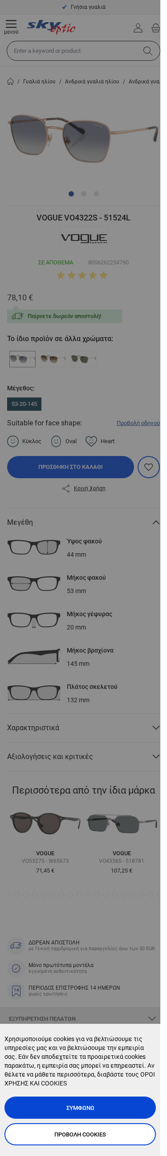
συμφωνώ (80, 1108)
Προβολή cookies (80, 1134)
